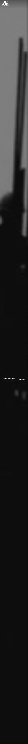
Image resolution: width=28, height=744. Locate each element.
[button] (25, 3)
